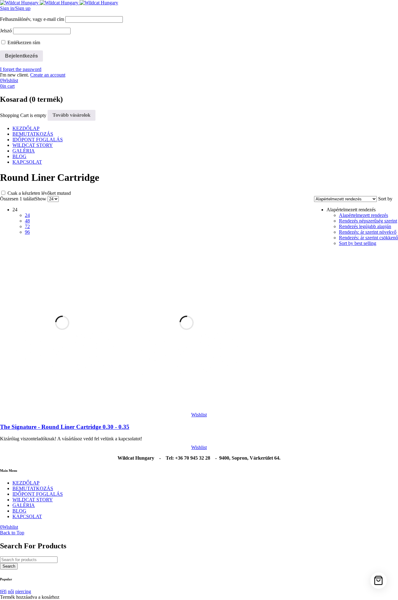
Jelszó (6, 30)
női (11, 591)
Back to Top (12, 532)
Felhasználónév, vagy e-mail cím (32, 19)
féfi (3, 591)
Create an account (47, 74)
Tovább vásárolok (71, 115)
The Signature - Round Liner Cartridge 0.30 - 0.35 (64, 427)
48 (27, 220)
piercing (23, 591)
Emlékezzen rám (23, 42)
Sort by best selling (357, 243)
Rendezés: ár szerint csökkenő (368, 237)
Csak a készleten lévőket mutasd (38, 193)
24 (27, 215)
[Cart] (378, 580)
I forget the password (20, 69)
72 (27, 226)
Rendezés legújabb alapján (365, 226)
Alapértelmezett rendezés (363, 215)
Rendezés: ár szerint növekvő (367, 232)
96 (27, 232)
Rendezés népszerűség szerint (368, 220)
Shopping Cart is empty (23, 115)
